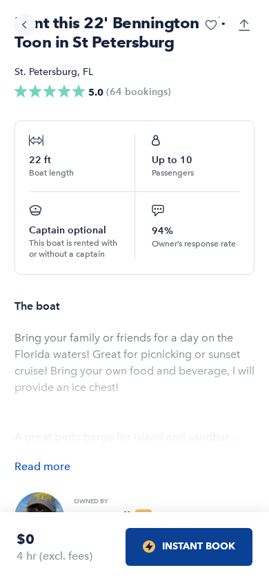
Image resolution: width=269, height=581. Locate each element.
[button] (211, 25)
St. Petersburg (45, 72)
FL (88, 72)
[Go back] (25, 25)
